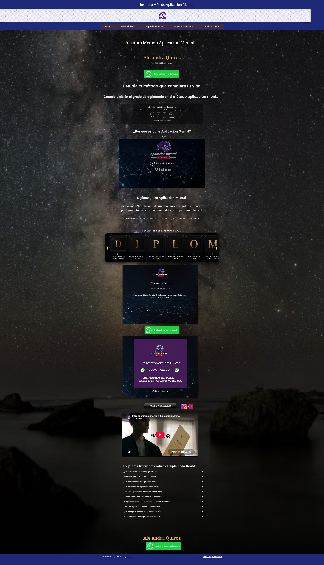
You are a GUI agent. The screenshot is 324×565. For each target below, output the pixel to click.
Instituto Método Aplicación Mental (166, 5)
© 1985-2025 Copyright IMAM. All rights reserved (118, 557)
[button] (128, 26)
